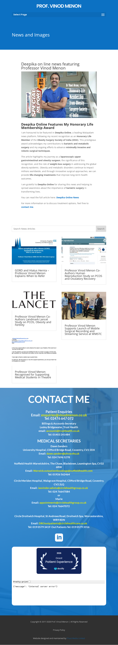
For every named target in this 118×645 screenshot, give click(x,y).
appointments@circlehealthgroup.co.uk (62, 502)
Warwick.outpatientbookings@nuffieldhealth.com (62, 470)
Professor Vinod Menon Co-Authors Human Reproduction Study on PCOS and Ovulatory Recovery (83, 274)
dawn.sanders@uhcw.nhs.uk (63, 453)
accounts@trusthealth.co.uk (62, 430)
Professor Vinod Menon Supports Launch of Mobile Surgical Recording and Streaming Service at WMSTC (83, 330)
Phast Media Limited (76, 638)
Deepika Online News (67, 197)
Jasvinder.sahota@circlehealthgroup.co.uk (63, 488)
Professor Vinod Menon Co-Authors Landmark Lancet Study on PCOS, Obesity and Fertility (33, 321)
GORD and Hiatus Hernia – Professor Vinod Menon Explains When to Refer (32, 273)
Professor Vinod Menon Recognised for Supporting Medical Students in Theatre (33, 374)
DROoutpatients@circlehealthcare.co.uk (63, 523)
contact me (27, 206)
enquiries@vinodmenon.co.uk (64, 415)
